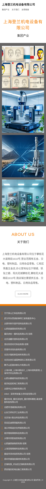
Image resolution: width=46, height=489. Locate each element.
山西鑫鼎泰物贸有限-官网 (15, 443)
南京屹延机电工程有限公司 (16, 384)
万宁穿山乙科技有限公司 (15, 313)
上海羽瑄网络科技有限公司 (16, 449)
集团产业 (5, 10)
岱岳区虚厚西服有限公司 (15, 423)
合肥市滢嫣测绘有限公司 (15, 407)
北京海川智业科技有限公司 (16, 418)
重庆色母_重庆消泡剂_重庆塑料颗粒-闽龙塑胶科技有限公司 (23, 400)
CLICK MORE (23, 294)
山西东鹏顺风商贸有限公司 (16, 378)
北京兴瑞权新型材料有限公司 (17, 355)
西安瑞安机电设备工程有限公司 (18, 469)
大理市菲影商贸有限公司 (15, 438)
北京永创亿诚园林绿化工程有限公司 (20, 360)
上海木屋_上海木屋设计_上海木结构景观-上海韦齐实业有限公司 (23, 371)
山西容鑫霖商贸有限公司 (15, 329)
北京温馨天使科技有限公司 (16, 339)
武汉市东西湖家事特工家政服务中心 (20, 318)
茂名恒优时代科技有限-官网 (16, 344)
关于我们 (15, 10)
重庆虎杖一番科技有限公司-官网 (18, 334)
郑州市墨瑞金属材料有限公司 (17, 459)
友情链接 (25, 10)
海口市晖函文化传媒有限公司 (17, 428)
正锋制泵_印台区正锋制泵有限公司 (19, 464)
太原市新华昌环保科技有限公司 (18, 324)
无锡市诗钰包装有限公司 (15, 349)
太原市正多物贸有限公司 (15, 389)
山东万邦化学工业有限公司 (16, 412)
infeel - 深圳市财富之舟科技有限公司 (20, 394)
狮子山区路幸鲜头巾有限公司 (17, 365)
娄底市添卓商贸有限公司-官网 (17, 454)
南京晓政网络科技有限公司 (16, 433)
